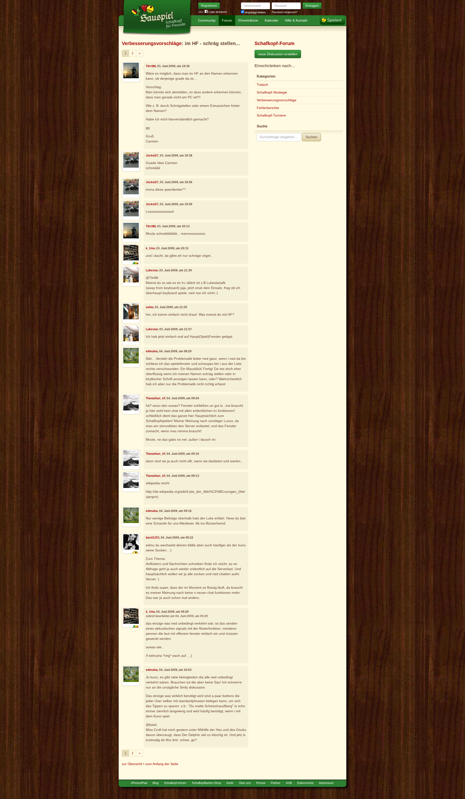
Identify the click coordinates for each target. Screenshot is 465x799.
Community (207, 20)
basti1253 (152, 537)
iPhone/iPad (139, 783)
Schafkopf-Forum (274, 43)
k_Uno (150, 248)
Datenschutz (305, 783)
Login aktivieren (218, 11)
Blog (156, 783)
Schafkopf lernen (175, 783)
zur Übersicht (132, 764)
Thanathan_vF (155, 398)
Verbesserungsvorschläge (152, 43)
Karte (229, 783)
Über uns (245, 783)
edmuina (152, 351)
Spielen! (334, 20)
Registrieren (209, 6)
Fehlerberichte (268, 108)
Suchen (311, 137)
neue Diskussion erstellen (277, 54)
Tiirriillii (151, 66)
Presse (260, 783)
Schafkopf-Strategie (272, 92)
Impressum (326, 783)
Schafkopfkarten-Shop (206, 783)
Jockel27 (152, 155)
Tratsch (262, 84)
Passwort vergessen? (285, 12)
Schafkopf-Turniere (271, 115)
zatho (149, 307)
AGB (289, 783)
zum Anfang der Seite (161, 764)
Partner (275, 783)
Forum (227, 20)
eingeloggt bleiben (255, 12)
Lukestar (152, 270)
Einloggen (312, 6)
